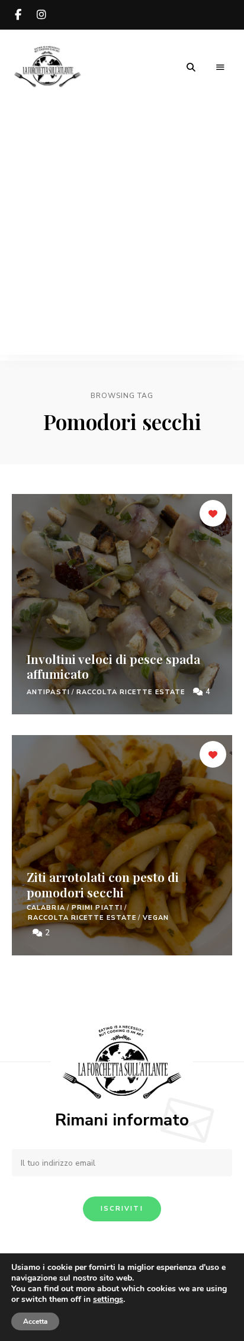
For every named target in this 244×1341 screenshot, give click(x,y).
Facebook (18, 15)
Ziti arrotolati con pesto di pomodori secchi (103, 884)
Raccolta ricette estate (130, 692)
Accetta (35, 1321)
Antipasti (48, 692)
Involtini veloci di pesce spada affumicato (113, 666)
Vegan (156, 917)
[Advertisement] (122, 233)
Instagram (41, 15)
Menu (220, 67)
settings (108, 1299)
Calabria (46, 907)
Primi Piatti (97, 907)
